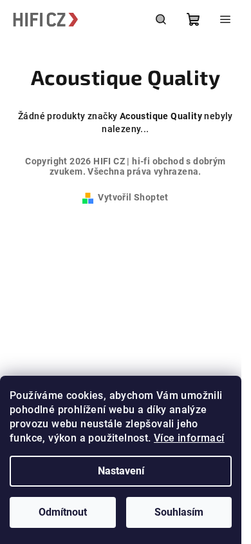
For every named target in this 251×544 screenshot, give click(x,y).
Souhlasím (178, 512)
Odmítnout (63, 512)
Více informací (189, 438)
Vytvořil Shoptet (133, 197)
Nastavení (121, 471)
